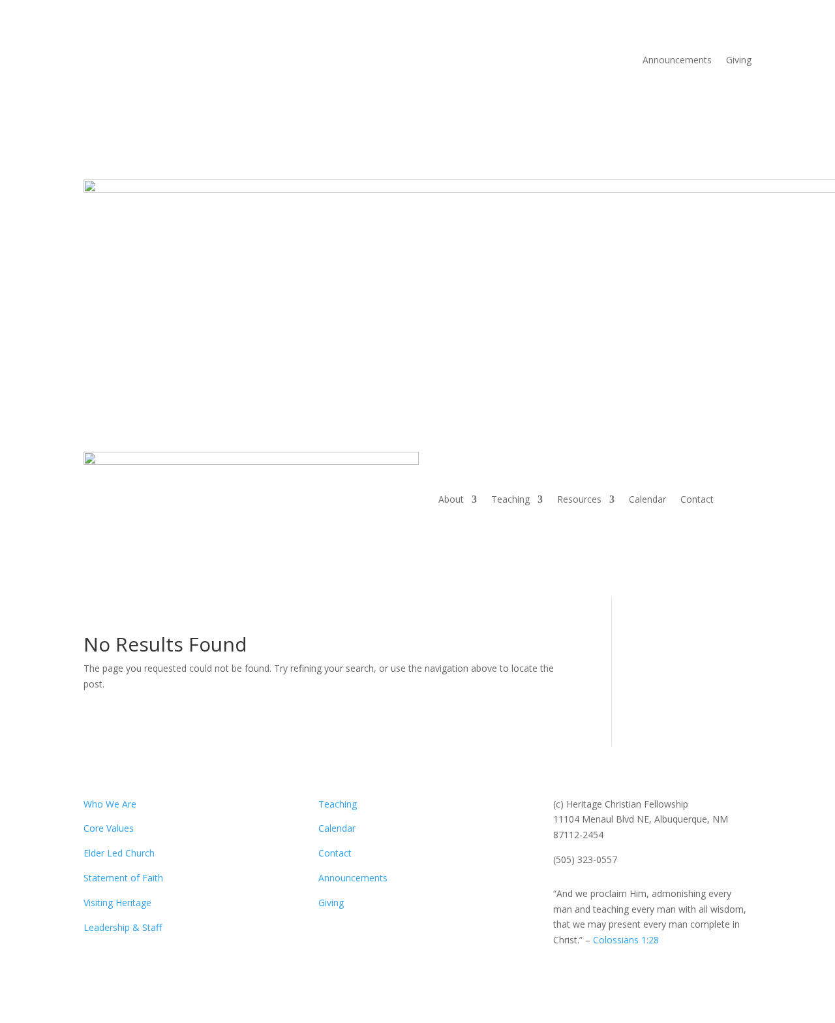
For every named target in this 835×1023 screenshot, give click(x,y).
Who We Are (110, 804)
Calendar (647, 499)
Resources (579, 499)
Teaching (510, 499)
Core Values (109, 828)
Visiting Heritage (117, 902)
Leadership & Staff (123, 927)
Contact (697, 499)
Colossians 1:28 (626, 940)
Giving (739, 60)
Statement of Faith (123, 878)
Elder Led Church (119, 853)
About (451, 499)
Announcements (677, 60)
